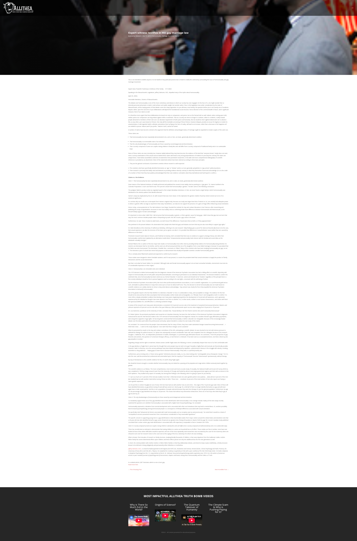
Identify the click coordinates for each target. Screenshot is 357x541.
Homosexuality (156, 36)
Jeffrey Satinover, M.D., (134, 449)
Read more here (133, 464)
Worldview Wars (173, 36)
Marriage (164, 36)
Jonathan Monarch (135, 36)
